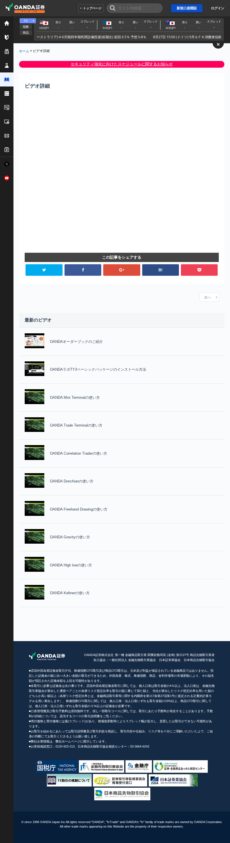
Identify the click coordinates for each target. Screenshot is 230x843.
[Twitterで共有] (44, 270)
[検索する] (111, 8)
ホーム (24, 51)
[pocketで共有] (199, 270)
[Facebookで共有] (83, 270)
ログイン (217, 8)
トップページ (92, 8)
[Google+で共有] (121, 270)
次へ (207, 297)
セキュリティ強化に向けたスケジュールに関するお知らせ (122, 64)
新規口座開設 (187, 8)
